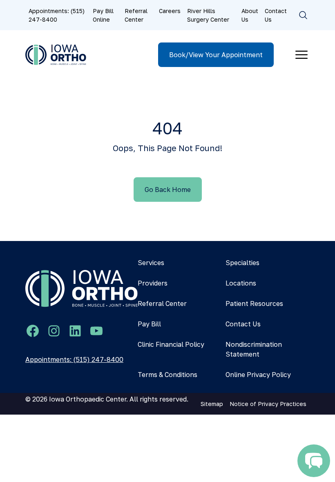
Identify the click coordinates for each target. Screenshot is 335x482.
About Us (249, 15)
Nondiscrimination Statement (254, 349)
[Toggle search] (303, 15)
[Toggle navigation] (301, 55)
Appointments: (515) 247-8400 (57, 15)
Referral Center (136, 15)
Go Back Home (168, 189)
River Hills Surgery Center (208, 15)
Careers (170, 10)
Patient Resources (254, 303)
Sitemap (212, 403)
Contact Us (276, 15)
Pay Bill (149, 324)
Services (151, 263)
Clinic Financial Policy (171, 344)
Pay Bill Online (103, 15)
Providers (153, 283)
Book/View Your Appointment (216, 55)
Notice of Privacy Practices (268, 403)
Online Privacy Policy (258, 374)
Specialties (242, 263)
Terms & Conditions (167, 374)
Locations (241, 283)
